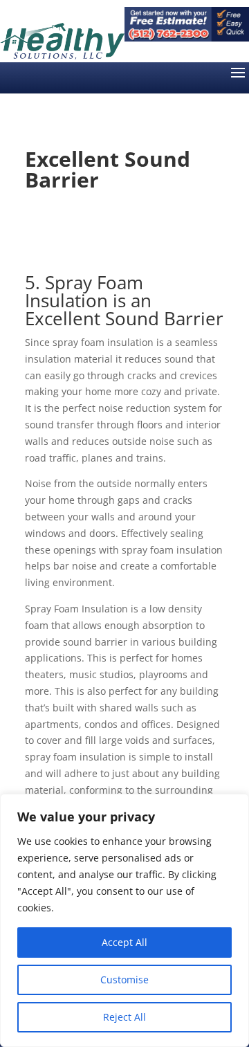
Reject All (124, 1016)
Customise (124, 979)
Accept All (124, 942)
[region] (124, 920)
